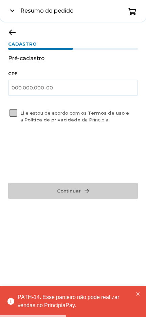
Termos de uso (106, 113)
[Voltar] (12, 32)
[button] (132, 11)
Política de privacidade (52, 119)
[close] (138, 294)
